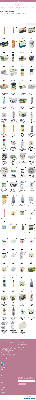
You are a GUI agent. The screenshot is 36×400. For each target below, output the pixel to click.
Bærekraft (3, 384)
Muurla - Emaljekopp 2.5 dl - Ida (22, 276)
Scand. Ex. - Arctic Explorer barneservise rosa (23, 261)
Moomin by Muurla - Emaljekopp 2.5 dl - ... (13, 149)
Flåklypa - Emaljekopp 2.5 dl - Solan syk (4, 276)
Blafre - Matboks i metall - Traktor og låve (23, 107)
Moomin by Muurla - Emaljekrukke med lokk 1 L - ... (13, 247)
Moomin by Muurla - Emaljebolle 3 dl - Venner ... (13, 177)
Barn (5, 11)
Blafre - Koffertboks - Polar (13, 79)
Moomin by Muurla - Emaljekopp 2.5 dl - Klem (22, 177)
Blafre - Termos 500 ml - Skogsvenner (13, 290)
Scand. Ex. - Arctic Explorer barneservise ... (4, 332)
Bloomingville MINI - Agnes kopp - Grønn (13, 233)
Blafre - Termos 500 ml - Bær (13, 135)
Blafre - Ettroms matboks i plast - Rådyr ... (22, 93)
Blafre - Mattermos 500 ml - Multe (4, 205)
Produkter (3, 11)
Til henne (23, 7)
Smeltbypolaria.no (9, 358)
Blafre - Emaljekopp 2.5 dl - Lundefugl (31, 318)
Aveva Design (7, 349)
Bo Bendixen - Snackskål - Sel (13, 107)
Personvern (3, 390)
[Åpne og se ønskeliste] (32, 4)
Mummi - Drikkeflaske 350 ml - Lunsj (22, 149)
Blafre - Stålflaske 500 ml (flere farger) (31, 304)
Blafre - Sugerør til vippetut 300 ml (13, 36)
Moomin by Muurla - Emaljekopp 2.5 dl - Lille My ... (13, 219)
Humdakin (5, 351)
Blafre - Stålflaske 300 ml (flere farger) (4, 318)
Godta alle (33, 398)
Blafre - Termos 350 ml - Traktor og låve (4, 149)
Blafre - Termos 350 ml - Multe (13, 50)
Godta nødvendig (27, 398)
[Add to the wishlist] (7, 27)
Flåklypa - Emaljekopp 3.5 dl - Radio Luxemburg (13, 304)
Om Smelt (3, 379)
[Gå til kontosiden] (30, 4)
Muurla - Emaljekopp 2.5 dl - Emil (13, 276)
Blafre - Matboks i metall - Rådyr (22, 36)
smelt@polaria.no (21, 351)
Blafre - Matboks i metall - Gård (31, 276)
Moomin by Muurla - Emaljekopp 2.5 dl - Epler (4, 261)
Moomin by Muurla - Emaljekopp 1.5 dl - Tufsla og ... (31, 219)
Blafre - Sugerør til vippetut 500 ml (4, 36)
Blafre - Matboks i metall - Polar (31, 93)
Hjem (1, 11)
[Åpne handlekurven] (34, 4)
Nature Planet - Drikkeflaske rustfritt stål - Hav (22, 205)
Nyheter (9, 7)
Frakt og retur (3, 387)
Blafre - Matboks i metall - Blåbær (4, 50)
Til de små (32, 7)
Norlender (3, 350)
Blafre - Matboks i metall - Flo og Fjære (4, 93)
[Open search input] (8, 4)
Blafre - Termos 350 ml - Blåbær (13, 64)
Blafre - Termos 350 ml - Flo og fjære (4, 135)
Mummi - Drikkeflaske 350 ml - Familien (31, 121)
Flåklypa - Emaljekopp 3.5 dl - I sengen (4, 304)
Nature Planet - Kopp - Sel (31, 50)
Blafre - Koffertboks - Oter (22, 304)
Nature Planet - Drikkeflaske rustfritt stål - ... (13, 205)
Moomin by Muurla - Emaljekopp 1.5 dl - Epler (31, 247)
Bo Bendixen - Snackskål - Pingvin (13, 191)
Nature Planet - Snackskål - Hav (31, 163)
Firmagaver (18, 7)
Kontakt (2, 380)
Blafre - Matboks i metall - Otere (31, 36)
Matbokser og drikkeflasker (11, 11)
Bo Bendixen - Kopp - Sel (31, 64)
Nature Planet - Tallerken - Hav (4, 177)
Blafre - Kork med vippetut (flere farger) (22, 318)
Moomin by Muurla (10, 350)
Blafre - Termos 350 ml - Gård (4, 290)
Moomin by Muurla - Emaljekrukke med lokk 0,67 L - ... (4, 247)
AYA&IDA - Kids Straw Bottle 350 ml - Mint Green (31, 135)
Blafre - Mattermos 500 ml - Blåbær (13, 93)
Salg (13, 7)
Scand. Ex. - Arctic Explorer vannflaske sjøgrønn (22, 191)
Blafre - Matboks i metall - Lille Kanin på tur (4, 64)
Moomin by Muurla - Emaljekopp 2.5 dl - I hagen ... (4, 121)
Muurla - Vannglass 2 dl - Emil (31, 191)
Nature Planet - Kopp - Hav (22, 163)
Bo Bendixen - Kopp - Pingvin (4, 163)
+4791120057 (22, 349)
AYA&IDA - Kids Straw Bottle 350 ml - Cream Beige (31, 107)
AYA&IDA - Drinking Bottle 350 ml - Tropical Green (22, 233)
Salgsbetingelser (4, 389)
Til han (27, 7)
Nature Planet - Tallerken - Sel (31, 177)
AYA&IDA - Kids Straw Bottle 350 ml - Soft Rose (13, 121)
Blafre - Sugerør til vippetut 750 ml (4, 219)
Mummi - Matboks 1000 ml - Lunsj (4, 79)
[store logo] (18, 4)
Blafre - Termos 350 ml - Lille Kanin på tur (22, 135)
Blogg (2, 385)
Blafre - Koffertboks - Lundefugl (22, 50)
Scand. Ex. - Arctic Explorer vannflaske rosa (13, 332)
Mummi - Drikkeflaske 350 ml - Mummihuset (4, 107)
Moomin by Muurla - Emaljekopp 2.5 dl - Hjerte (22, 247)
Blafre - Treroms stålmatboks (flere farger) (22, 332)
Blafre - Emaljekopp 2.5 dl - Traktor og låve (31, 233)
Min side (2, 382)
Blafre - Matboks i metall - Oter (22, 64)
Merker (17, 9)
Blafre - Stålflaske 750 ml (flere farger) (13, 318)
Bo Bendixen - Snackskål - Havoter (22, 121)
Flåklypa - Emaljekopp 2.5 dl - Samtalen (31, 261)
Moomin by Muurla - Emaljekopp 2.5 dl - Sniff (13, 261)
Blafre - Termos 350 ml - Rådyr (22, 79)
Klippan (7, 352)
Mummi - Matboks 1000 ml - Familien (13, 163)
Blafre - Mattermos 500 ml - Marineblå (31, 79)
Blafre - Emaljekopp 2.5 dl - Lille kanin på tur (22, 290)
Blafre (6, 350)
